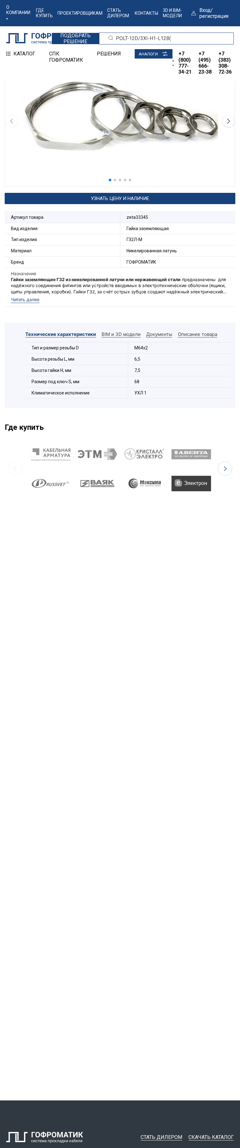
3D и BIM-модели (172, 13)
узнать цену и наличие (120, 198)
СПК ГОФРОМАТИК (66, 57)
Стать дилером (118, 13)
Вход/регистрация (213, 13)
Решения (109, 54)
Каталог (24, 54)
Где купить (44, 13)
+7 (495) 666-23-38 (205, 63)
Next (225, 468)
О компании (18, 10)
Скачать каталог (211, 1137)
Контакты (146, 13)
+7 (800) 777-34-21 (185, 63)
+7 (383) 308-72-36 (225, 63)
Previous (15, 468)
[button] (110, 180)
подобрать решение (75, 38)
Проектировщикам (80, 13)
